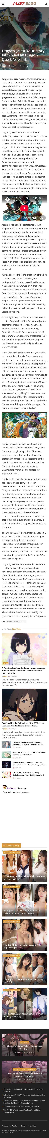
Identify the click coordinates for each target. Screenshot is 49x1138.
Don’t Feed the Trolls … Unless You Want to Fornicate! (24, 1075)
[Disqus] (24, 813)
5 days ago (17, 758)
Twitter (14, 1126)
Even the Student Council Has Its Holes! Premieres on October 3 (29, 753)
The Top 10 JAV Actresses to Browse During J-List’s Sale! (24, 980)
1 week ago (18, 778)
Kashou (19, 1052)
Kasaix (5, 676)
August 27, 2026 (29, 1079)
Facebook (5, 1126)
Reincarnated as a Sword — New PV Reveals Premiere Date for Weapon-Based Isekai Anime (30, 764)
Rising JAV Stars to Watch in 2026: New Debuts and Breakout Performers (21, 912)
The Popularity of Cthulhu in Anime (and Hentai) (21, 1106)
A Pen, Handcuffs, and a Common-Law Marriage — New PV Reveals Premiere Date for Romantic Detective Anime (24, 670)
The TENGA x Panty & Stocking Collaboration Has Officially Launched (28, 774)
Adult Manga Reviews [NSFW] (24, 1069)
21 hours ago (14, 676)
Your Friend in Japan (12, 852)
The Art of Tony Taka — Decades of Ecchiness (24, 1047)
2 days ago (13, 729)
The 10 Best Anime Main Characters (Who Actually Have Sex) (23, 1015)
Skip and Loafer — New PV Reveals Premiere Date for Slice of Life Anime (28, 743)
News (6, 663)
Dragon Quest (19, 621)
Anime (9, 621)
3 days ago (17, 747)
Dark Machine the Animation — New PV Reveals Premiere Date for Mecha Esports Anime (23, 724)
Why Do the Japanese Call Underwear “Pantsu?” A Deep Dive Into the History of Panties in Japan (24, 1101)
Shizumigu (12, 66)
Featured (24, 1042)
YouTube (33, 1126)
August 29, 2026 (29, 1052)
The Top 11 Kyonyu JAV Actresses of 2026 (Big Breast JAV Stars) (23, 946)
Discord (24, 1126)
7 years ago (24, 66)
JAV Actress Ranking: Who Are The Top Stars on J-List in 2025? (24, 877)
